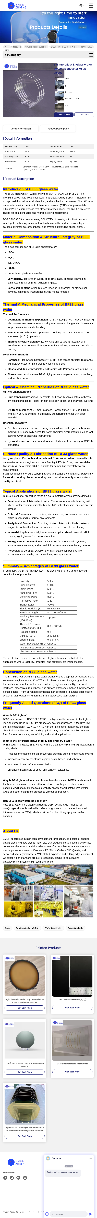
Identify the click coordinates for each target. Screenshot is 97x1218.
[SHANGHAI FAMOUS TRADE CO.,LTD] (17, 5)
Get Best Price (64, 115)
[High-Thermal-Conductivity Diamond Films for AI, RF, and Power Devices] (25, 976)
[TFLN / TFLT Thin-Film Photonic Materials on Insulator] (25, 1040)
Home (7, 46)
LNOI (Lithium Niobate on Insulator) (72, 1063)
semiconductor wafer (27, 928)
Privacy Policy (9, 1212)
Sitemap (20, 1212)
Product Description (58, 128)
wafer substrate (53, 928)
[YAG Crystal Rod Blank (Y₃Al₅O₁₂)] (72, 976)
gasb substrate (75, 928)
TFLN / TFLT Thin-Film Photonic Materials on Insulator (25, 1065)
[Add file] (47, 1214)
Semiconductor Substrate (36, 47)
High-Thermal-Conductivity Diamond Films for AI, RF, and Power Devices (25, 1001)
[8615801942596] (12, 1177)
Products (17, 47)
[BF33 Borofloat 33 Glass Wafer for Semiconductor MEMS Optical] (30, 90)
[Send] (91, 1214)
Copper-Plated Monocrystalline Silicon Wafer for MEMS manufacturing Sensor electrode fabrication (24, 1129)
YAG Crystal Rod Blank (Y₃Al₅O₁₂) (72, 999)
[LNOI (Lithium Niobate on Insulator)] (72, 1040)
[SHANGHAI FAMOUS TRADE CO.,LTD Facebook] (5, 1177)
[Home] (17, 1165)
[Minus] (90, 1158)
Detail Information (21, 128)
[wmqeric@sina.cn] (25, 1177)
